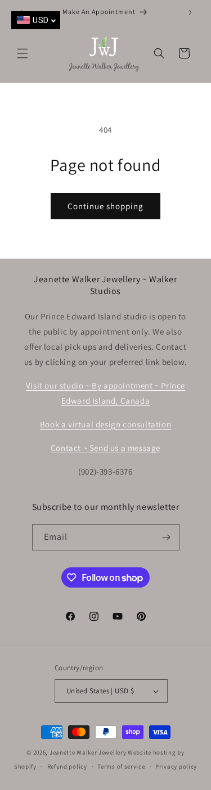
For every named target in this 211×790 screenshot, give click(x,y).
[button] (22, 53)
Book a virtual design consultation (105, 424)
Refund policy (67, 766)
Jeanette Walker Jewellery (88, 752)
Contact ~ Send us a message (105, 448)
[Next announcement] (190, 12)
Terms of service (121, 766)
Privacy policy (176, 766)
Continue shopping (105, 206)
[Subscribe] (166, 537)
